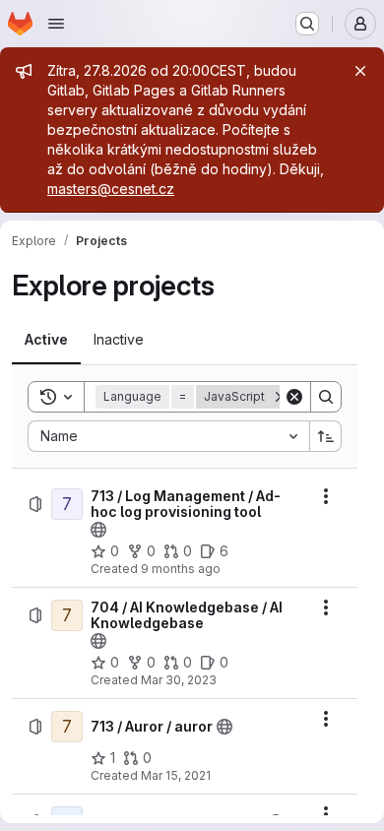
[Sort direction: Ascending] (326, 436)
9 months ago (181, 568)
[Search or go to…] (307, 23)
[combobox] (168, 436)
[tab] (46, 339)
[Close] (360, 71)
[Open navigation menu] (56, 23)
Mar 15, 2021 (176, 775)
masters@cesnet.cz (110, 188)
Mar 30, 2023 (179, 679)
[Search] (326, 397)
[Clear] (294, 397)
